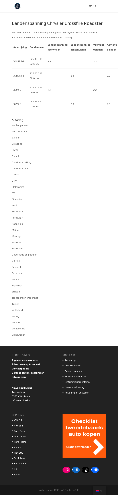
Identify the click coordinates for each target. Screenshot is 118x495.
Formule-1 (17, 217)
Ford (14, 205)
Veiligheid (17, 310)
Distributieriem (20, 168)
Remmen (17, 273)
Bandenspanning (74, 371)
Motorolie (17, 248)
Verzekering (18, 328)
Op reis (16, 260)
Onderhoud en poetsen (24, 254)
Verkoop (16, 322)
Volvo (17, 474)
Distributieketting (21, 162)
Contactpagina (20, 368)
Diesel (15, 156)
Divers (15, 174)
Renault (16, 279)
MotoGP (16, 242)
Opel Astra (20, 436)
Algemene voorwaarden (25, 360)
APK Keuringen (73, 365)
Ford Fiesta (20, 441)
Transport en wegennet (25, 297)
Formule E (17, 211)
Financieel (17, 199)
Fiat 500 (18, 452)
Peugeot (16, 267)
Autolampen (71, 360)
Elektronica (18, 186)
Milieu (15, 230)
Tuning (15, 303)
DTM (14, 180)
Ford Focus (20, 431)
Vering (15, 316)
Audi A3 (18, 447)
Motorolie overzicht (75, 376)
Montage (17, 236)
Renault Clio (20, 463)
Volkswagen (18, 334)
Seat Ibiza (19, 458)
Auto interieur (19, 131)
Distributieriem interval (77, 381)
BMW (15, 149)
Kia (16, 468)
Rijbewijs (17, 285)
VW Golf (18, 425)
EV (13, 193)
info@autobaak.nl (21, 400)
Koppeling (17, 223)
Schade (16, 291)
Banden (16, 137)
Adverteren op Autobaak (26, 364)
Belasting (17, 143)
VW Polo (18, 420)
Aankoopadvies (20, 125)
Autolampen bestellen (77, 392)
